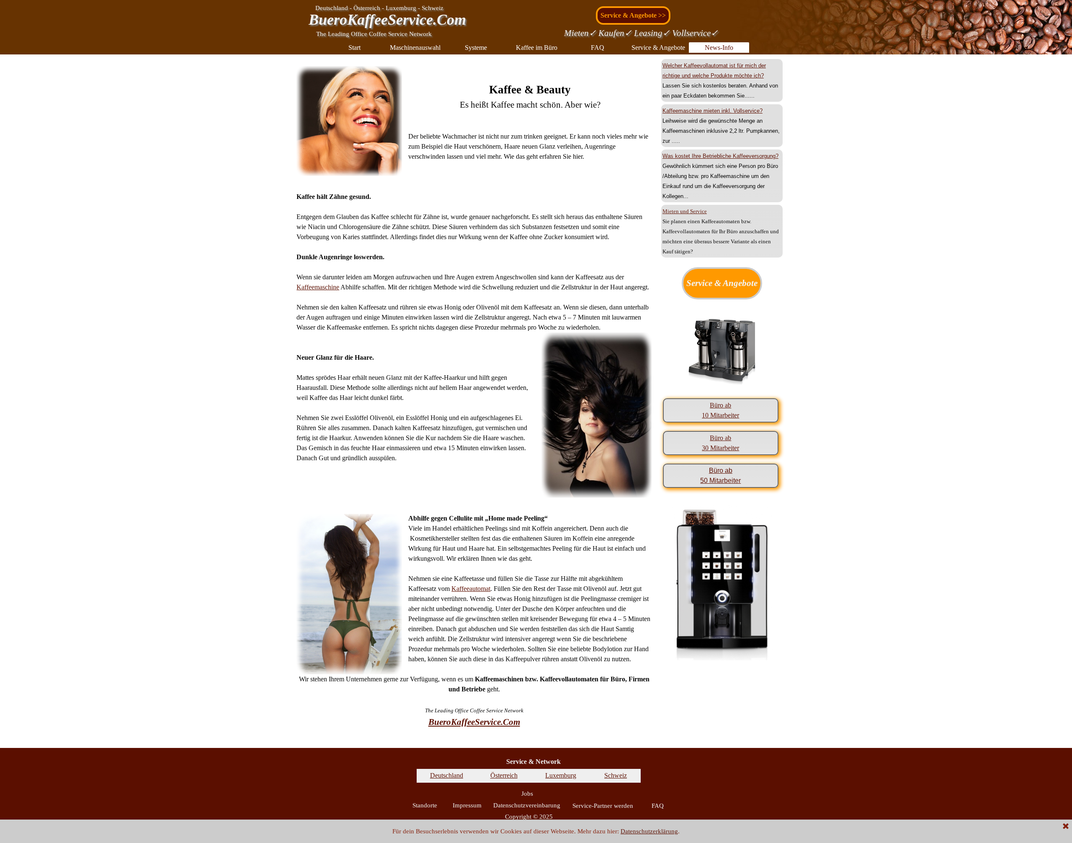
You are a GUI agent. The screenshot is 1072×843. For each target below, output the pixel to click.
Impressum (467, 805)
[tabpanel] (474, 380)
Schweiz (615, 775)
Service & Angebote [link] (722, 283)
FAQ (597, 47)
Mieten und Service (684, 211)
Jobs (527, 793)
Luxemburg (560, 775)
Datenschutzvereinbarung (526, 805)
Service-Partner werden (602, 805)
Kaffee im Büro (536, 47)
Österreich (504, 775)
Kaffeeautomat (470, 588)
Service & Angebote (658, 47)
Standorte (424, 805)
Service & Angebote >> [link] (633, 15)
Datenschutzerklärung (649, 831)
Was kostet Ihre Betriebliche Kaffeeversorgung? (720, 156)
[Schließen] (1066, 827)
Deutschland (446, 775)
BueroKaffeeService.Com (387, 19)
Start (354, 47)
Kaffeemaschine (317, 287)
